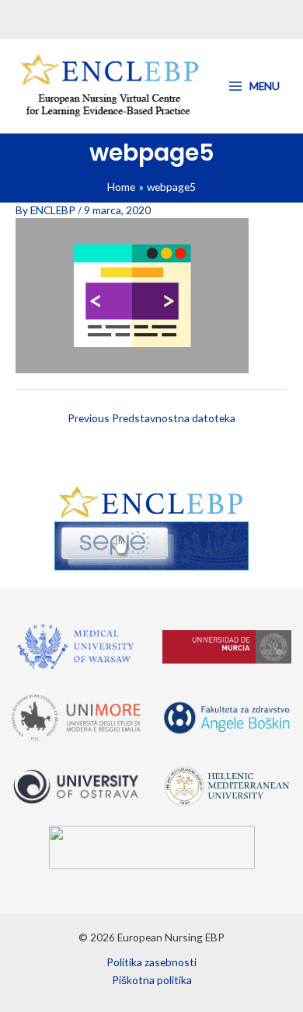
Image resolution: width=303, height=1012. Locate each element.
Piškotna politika (152, 979)
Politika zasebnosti (151, 962)
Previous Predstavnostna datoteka (151, 418)
